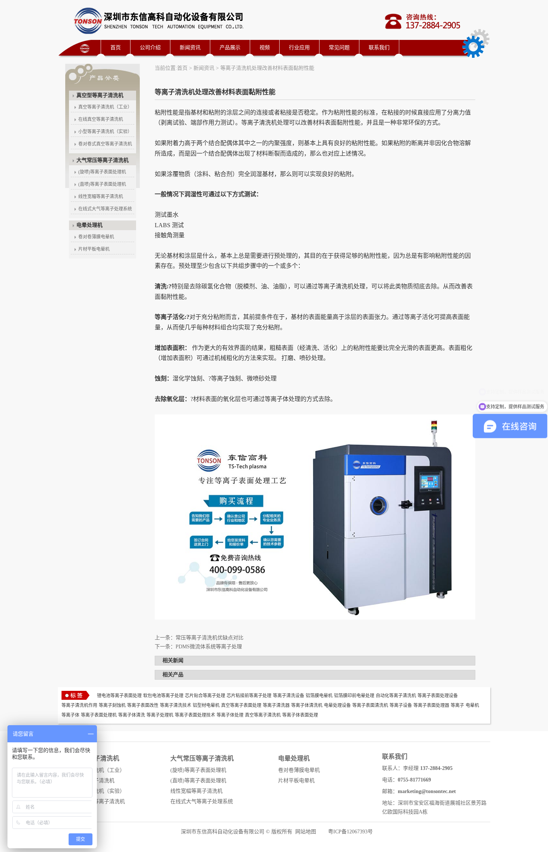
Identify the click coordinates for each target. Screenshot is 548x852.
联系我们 (379, 47)
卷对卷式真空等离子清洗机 (105, 144)
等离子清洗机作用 (79, 705)
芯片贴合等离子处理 (205, 695)
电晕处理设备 (337, 705)
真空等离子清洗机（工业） (105, 107)
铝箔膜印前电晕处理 (354, 695)
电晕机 (472, 705)
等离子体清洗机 (306, 705)
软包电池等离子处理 (163, 695)
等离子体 (70, 715)
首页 (115, 47)
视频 (264, 47)
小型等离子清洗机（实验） (105, 131)
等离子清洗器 (276, 705)
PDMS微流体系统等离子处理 (209, 646)
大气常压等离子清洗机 (102, 160)
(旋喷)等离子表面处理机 (102, 172)
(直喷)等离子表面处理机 (102, 184)
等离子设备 (401, 705)
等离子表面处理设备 (438, 695)
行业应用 (299, 47)
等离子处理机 (160, 715)
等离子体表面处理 (300, 715)
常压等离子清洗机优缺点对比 (209, 637)
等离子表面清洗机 (370, 705)
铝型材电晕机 (206, 705)
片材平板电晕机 (94, 249)
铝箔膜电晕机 (319, 695)
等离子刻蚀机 (112, 705)
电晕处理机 (89, 225)
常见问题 (339, 47)
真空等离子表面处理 (241, 705)
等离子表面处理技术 (195, 715)
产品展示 (230, 47)
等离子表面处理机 (99, 715)
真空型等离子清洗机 (99, 95)
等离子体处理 (230, 715)
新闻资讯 (190, 47)
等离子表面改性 (142, 705)
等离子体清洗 (131, 715)
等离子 (457, 705)
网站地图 (305, 831)
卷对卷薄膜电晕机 (96, 236)
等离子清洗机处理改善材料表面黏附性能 (267, 68)
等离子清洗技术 (175, 705)
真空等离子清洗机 (263, 715)
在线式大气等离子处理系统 (105, 209)
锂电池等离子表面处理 (119, 695)
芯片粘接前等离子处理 (249, 695)
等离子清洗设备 (288, 695)
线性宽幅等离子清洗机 (100, 196)
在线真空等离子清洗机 (100, 119)
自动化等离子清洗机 (396, 695)
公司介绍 (150, 47)
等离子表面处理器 (431, 705)
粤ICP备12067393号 (350, 831)
